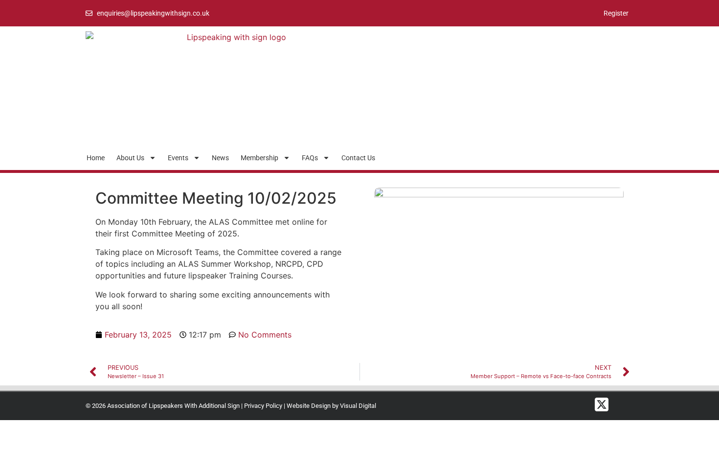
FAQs (310, 158)
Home (96, 158)
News (220, 158)
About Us (130, 158)
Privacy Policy (263, 405)
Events (178, 158)
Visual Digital (358, 405)
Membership (259, 158)
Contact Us (358, 158)
